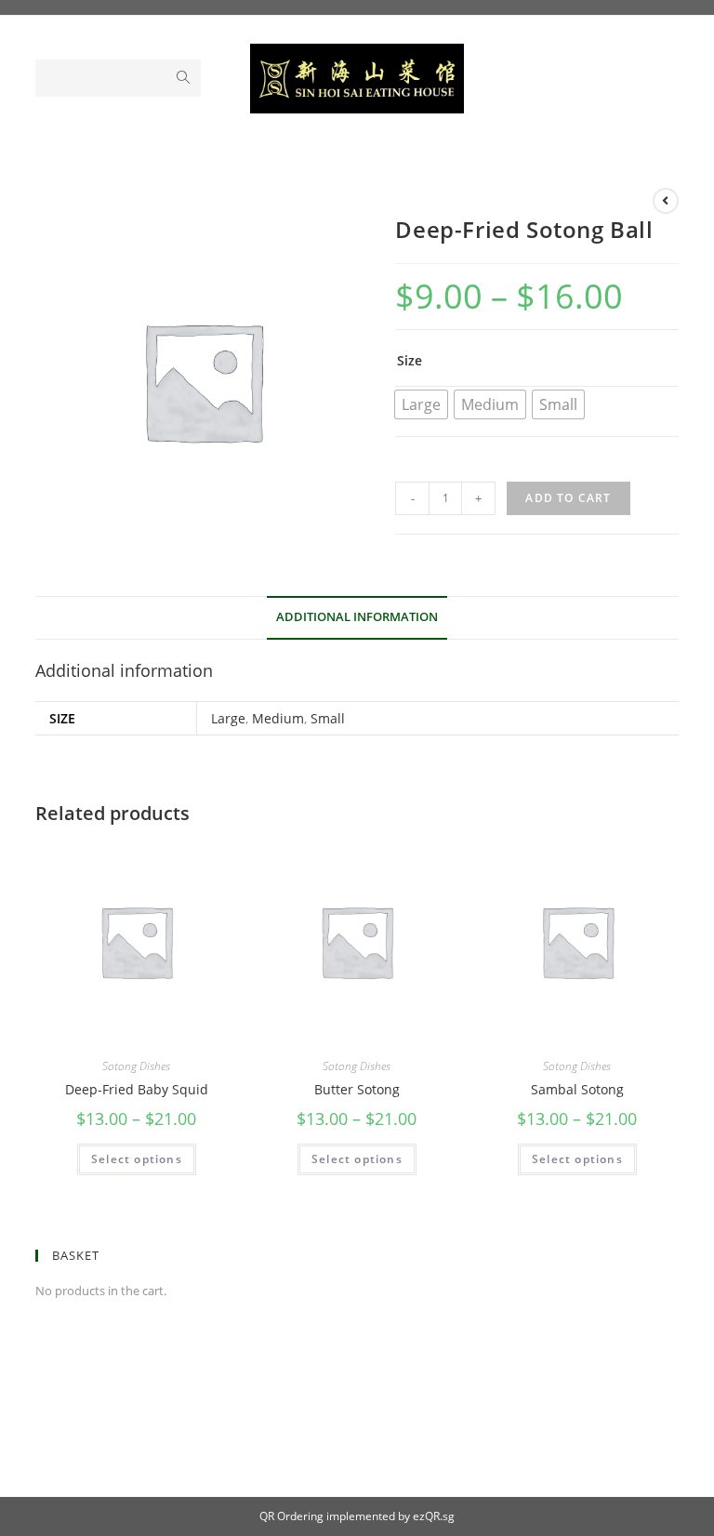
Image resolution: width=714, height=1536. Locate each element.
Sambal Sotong (577, 1089)
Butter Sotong (357, 1089)
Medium (278, 718)
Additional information (357, 617)
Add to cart (568, 498)
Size (409, 360)
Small (328, 718)
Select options (136, 1159)
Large (228, 718)
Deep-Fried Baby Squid (136, 1089)
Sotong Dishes (136, 1066)
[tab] (357, 618)
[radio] (421, 404)
